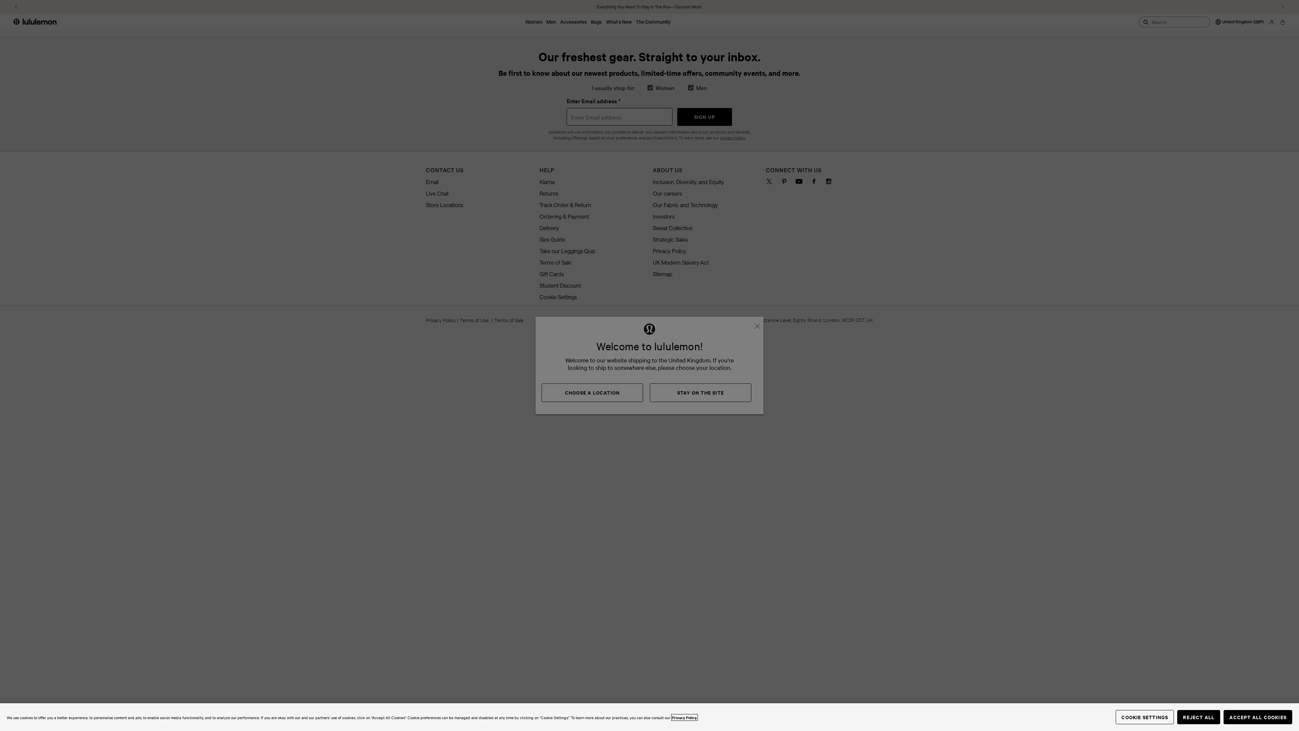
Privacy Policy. (684, 717)
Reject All (1198, 717)
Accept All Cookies (1257, 717)
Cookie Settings (1144, 717)
